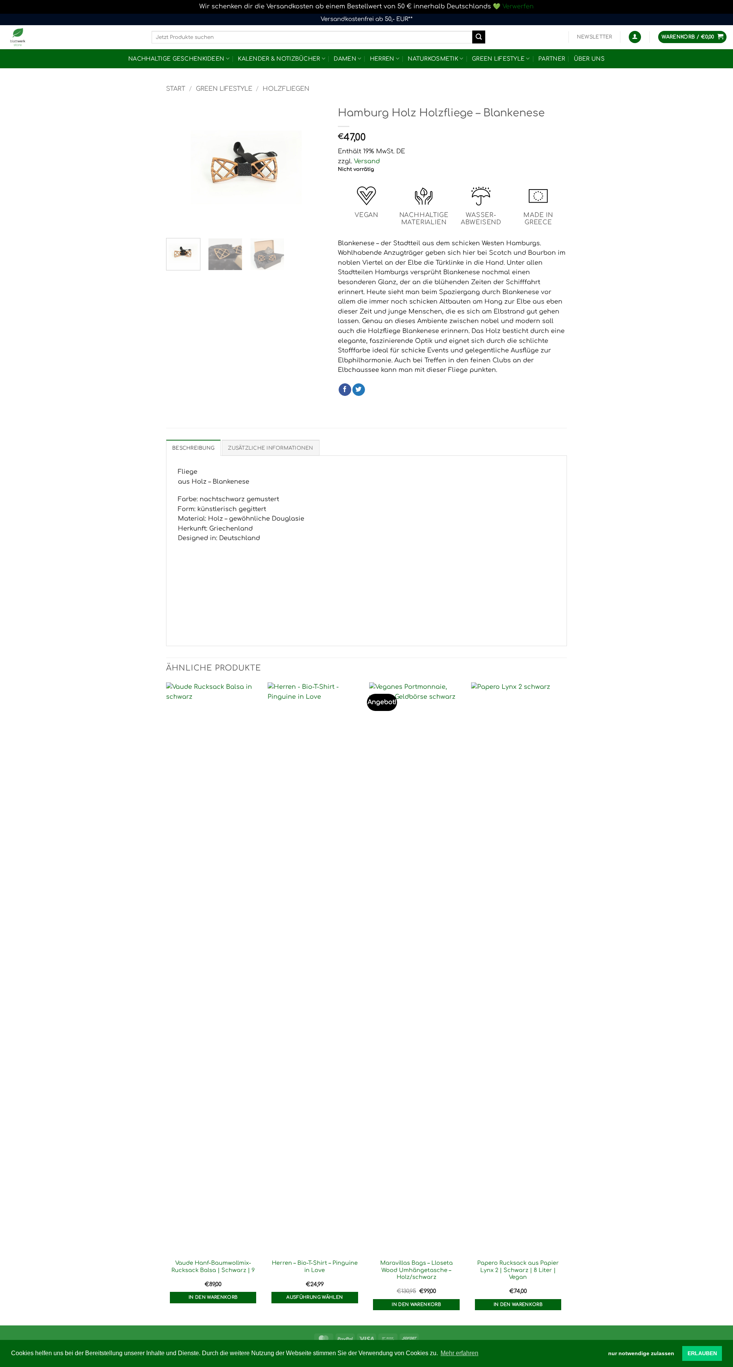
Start (175, 88)
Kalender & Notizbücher (279, 59)
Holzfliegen (286, 88)
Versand (367, 161)
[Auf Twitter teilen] (358, 389)
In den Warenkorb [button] (213, 1297)
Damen (345, 59)
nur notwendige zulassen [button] (641, 1353)
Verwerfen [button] (518, 6)
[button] (594, 37)
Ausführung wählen (314, 1297)
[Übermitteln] (478, 37)
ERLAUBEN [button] (702, 1353)
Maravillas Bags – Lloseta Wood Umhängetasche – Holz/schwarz (416, 1270)
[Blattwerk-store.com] (73, 37)
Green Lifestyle (498, 59)
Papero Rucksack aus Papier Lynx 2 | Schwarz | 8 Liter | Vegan (518, 1270)
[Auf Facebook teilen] (345, 389)
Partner (551, 59)
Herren (382, 59)
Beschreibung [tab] (193, 448)
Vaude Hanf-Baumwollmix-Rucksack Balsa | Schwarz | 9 (213, 1266)
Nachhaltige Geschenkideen (176, 59)
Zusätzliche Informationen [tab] (270, 448)
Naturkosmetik (433, 59)
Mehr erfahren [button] (459, 1353)
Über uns (589, 59)
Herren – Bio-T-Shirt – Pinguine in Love (315, 1266)
